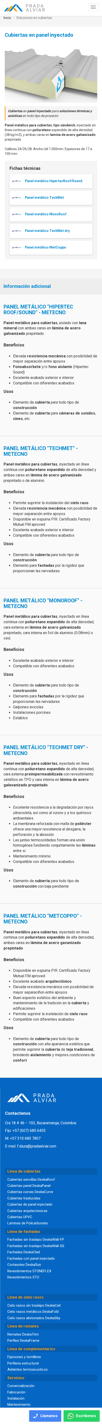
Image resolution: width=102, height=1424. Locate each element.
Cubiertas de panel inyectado (29, 1204)
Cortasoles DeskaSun (24, 1265)
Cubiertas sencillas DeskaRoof (31, 1179)
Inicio (7, 18)
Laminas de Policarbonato (27, 1223)
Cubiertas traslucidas (23, 1198)
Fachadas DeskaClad (23, 1252)
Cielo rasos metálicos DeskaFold (33, 1311)
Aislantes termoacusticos (27, 1369)
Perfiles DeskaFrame (23, 1340)
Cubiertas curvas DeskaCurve (30, 1192)
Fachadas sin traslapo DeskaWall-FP (35, 1239)
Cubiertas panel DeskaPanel (29, 1186)
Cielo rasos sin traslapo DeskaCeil (33, 1305)
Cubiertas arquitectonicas (27, 1211)
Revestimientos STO (23, 1277)
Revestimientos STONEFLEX (29, 1271)
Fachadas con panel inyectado (31, 1258)
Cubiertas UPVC (19, 1217)
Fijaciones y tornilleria (24, 1357)
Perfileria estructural (23, 1363)
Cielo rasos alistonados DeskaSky (33, 1318)
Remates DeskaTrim (23, 1334)
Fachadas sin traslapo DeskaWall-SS (35, 1246)
